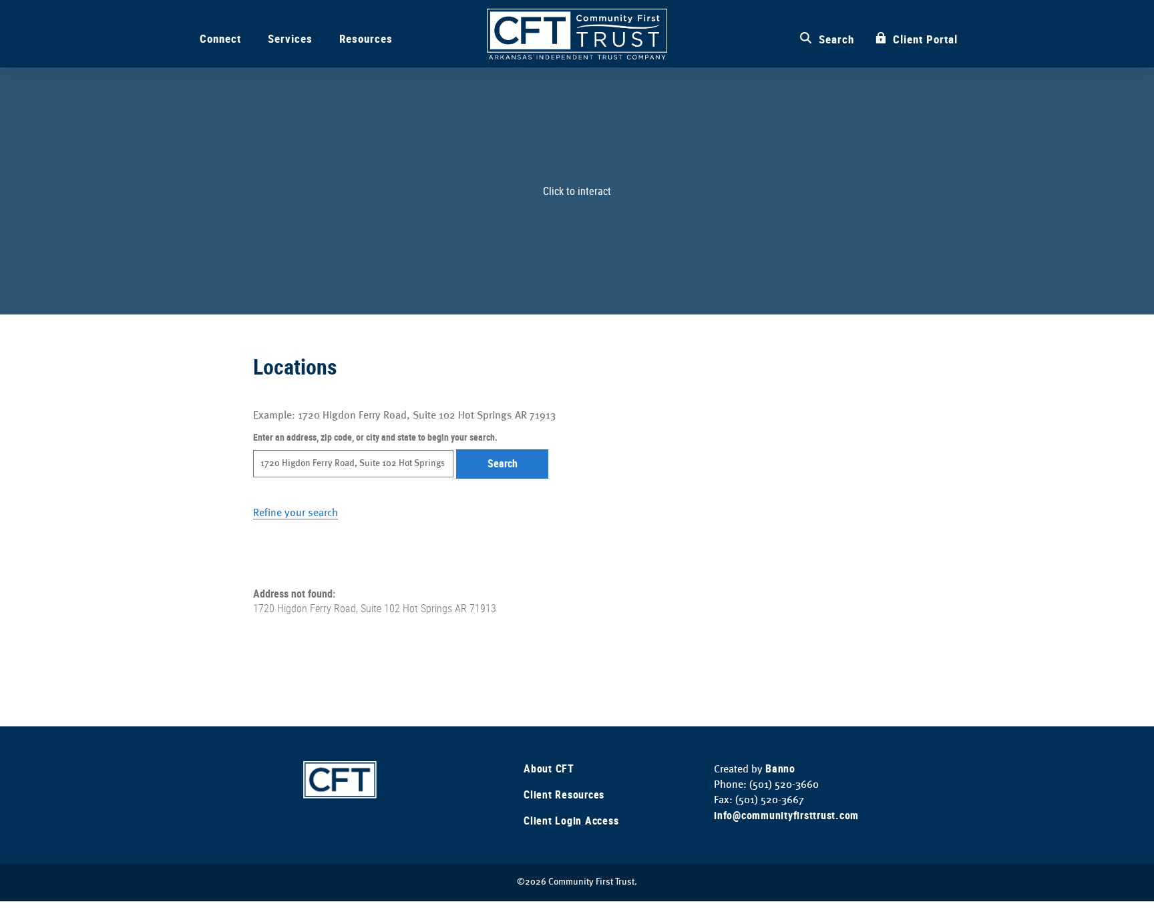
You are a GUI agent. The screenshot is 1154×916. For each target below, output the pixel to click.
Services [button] (290, 38)
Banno (780, 768)
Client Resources (564, 794)
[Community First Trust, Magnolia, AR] (577, 34)
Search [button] (503, 463)
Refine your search (295, 512)
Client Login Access (571, 820)
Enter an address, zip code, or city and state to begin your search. (375, 437)
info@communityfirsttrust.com (786, 815)
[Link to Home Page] (340, 778)
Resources (366, 38)
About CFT (549, 768)
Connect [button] (220, 38)
